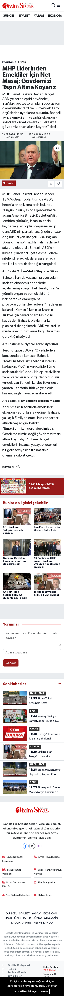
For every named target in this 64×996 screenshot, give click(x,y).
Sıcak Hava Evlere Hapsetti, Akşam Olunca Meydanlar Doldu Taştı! (45, 772)
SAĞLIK (15, 922)
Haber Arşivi (45, 895)
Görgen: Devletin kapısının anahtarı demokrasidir (14, 561)
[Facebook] (26, 846)
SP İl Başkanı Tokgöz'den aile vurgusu (13, 530)
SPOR (33, 711)
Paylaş (10, 183)
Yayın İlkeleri (14, 976)
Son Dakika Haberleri (18, 895)
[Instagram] (38, 846)
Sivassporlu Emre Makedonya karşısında (44, 790)
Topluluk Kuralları (17, 972)
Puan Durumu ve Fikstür (13, 884)
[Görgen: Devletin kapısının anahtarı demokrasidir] (17, 547)
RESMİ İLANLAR (43, 922)
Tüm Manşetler (46, 882)
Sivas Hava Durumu (49, 857)
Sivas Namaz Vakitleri (12, 871)
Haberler (8, 62)
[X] (32, 846)
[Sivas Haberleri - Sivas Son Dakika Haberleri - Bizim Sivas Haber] (18, 6)
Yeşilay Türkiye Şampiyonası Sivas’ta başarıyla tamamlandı (43, 719)
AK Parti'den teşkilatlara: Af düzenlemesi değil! (15, 595)
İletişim (12, 969)
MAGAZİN (51, 918)
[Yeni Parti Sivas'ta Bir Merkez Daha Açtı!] (47, 516)
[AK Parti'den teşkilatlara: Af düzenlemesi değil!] (17, 581)
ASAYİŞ (34, 729)
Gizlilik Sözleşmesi (18, 965)
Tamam (44, 992)
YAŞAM (39, 15)
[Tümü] (59, 683)
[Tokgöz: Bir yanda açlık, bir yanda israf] (47, 581)
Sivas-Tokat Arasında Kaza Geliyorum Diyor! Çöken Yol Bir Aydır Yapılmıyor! (44, 701)
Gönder (11, 663)
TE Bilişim (49, 970)
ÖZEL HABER (37, 693)
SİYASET (24, 15)
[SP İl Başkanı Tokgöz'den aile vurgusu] (17, 516)
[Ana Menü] (58, 5)
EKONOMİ (55, 15)
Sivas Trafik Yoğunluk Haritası (48, 871)
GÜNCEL (8, 15)
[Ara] (53, 5)
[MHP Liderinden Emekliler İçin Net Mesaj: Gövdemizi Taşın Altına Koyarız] (32, 160)
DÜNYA (37, 918)
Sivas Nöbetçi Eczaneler (12, 859)
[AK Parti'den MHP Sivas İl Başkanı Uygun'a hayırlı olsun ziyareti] (47, 547)
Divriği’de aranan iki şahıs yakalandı (44, 736)
